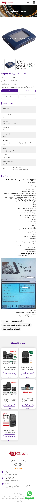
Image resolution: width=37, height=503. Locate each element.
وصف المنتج (27, 96)
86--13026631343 (11, 474)
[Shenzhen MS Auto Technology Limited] (7, 2)
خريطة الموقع (23, 494)
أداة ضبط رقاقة (17, 321)
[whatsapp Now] (29, 498)
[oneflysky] (20, 464)
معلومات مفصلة (9, 96)
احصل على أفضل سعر (10, 91)
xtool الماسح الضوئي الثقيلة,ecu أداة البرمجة (16, 325)
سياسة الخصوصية (14, 494)
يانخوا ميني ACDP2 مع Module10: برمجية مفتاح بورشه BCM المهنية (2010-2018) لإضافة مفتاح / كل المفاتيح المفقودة (10, 368)
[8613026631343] (15, 464)
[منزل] (18, 455)
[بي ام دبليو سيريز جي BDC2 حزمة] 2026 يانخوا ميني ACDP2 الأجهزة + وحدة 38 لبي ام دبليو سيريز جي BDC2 (27, 368)
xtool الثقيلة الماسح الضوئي (11, 329)
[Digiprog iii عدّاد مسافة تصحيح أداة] (19, 38)
